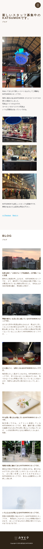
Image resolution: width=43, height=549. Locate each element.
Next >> (15, 215)
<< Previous (6, 215)
